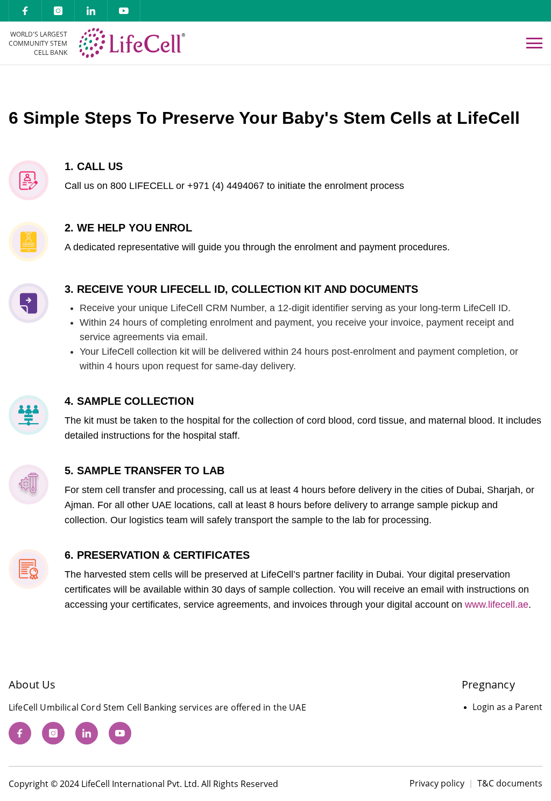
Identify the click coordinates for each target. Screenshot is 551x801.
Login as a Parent (507, 707)
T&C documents (509, 783)
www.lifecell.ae (496, 604)
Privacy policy (436, 783)
